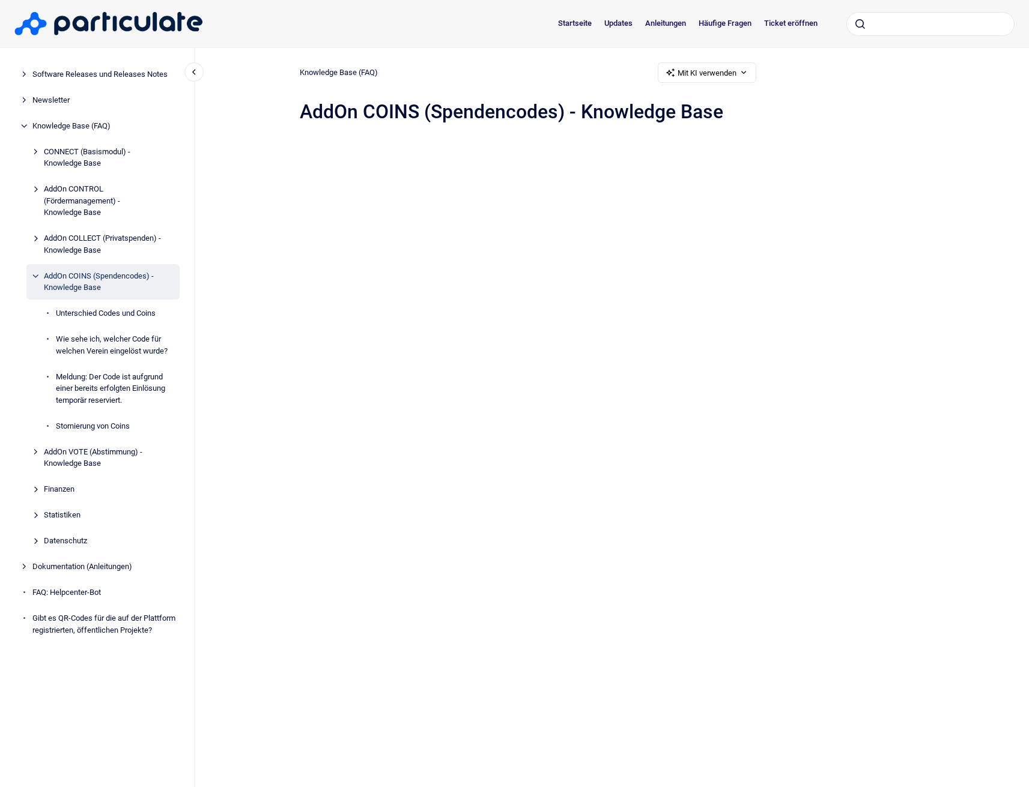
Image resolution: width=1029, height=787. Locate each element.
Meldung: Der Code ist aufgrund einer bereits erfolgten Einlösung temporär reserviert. (110, 388)
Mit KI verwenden (707, 72)
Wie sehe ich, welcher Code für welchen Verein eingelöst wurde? (112, 344)
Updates (618, 23)
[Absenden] (860, 24)
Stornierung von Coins (93, 425)
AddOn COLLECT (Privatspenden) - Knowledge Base (102, 244)
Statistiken (62, 514)
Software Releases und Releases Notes (100, 74)
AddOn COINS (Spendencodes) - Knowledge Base (99, 281)
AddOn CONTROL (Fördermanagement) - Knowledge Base (82, 200)
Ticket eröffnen (791, 23)
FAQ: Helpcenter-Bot (66, 592)
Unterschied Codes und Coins (106, 313)
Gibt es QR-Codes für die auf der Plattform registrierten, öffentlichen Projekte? (103, 624)
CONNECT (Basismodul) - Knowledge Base (87, 157)
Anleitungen (665, 23)
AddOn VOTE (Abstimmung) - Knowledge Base (93, 457)
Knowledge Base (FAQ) (71, 125)
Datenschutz (65, 540)
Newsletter (51, 99)
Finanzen (59, 488)
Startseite (575, 23)
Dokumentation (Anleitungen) (82, 566)
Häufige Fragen (725, 23)
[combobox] (930, 24)
